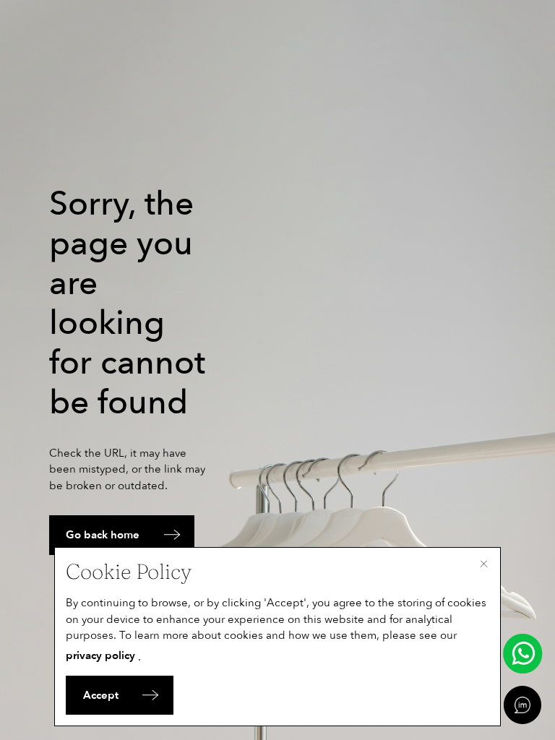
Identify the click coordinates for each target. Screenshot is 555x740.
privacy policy (100, 655)
